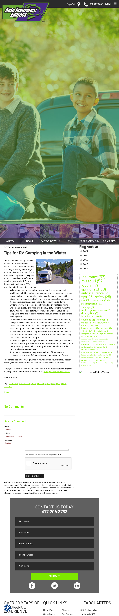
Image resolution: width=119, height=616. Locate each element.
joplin (33, 383)
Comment (8, 440)
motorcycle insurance (94, 310)
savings (85, 307)
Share (6, 392)
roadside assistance (88, 350)
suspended (106, 352)
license (110, 344)
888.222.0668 (96, 4)
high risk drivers (106, 334)
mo (107, 358)
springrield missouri (88, 334)
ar (100, 336)
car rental (84, 360)
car (109, 363)
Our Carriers (67, 614)
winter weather (103, 355)
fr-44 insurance (86, 363)
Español (71, 4)
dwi (90, 331)
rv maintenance (98, 344)
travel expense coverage (89, 352)
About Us (66, 610)
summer (101, 319)
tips (58, 383)
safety (99, 297)
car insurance (100, 322)
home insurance (88, 328)
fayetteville (85, 344)
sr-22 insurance (92, 300)
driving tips (88, 313)
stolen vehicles (86, 358)
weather (94, 325)
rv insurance (24, 383)
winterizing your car (88, 336)
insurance (13, 383)
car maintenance (98, 360)
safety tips (85, 366)
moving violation (87, 347)
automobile (101, 347)
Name (6, 426)
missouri (40, 383)
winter (63, 383)
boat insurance (90, 316)
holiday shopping (87, 355)
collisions (99, 358)
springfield (50, 383)
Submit (54, 576)
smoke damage (100, 339)
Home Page (48, 610)
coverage (86, 319)
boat (83, 325)
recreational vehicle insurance (91, 342)
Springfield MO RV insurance (57, 371)
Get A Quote (49, 614)
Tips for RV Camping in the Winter (35, 252)
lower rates (100, 363)
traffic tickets (101, 331)
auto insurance (92, 293)
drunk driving (86, 339)
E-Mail (6, 433)
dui (82, 331)
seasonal (8, 386)
